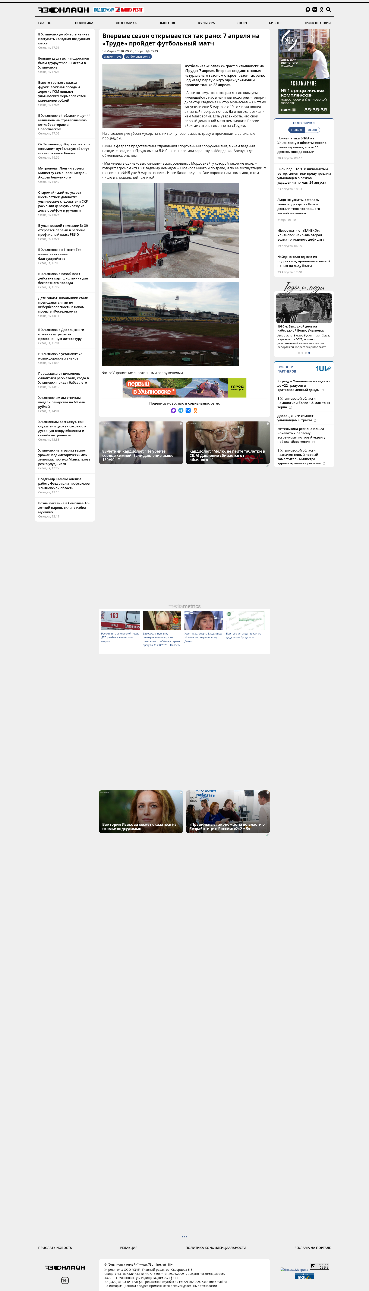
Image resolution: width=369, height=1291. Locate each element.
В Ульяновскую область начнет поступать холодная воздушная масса (64, 38)
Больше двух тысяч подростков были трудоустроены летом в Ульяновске (63, 62)
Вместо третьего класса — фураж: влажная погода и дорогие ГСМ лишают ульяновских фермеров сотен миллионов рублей (62, 91)
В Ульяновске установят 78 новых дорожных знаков (60, 356)
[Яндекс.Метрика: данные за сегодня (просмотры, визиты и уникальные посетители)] (294, 1270)
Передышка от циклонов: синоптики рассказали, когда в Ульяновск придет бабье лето (63, 378)
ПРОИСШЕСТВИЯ (317, 23)
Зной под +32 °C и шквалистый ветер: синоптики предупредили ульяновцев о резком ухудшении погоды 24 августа (304, 175)
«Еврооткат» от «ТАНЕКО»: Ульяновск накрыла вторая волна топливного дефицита (300, 234)
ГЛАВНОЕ (45, 23)
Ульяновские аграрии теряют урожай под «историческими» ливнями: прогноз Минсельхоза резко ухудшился (64, 457)
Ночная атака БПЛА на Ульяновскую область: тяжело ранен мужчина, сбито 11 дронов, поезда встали (302, 145)
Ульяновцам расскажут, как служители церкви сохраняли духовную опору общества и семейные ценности (62, 428)
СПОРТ (242, 23)
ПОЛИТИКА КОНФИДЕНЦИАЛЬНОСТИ (216, 1248)
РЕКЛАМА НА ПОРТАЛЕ (312, 1248)
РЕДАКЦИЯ (129, 1248)
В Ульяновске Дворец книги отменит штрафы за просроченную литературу (61, 334)
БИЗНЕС (275, 23)
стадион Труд (112, 56)
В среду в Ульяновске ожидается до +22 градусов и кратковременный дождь (304, 385)
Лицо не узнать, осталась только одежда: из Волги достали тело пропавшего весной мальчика (298, 206)
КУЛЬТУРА (206, 23)
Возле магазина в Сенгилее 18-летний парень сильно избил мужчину (63, 507)
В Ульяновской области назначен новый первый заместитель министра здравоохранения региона (299, 456)
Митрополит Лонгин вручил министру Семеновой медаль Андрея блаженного (62, 172)
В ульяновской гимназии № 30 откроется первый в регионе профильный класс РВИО (63, 230)
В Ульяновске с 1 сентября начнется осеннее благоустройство (59, 254)
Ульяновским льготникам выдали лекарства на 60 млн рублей (61, 402)
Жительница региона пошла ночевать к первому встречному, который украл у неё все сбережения (301, 435)
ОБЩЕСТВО (167, 23)
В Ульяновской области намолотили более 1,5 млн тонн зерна (303, 402)
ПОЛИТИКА (84, 23)
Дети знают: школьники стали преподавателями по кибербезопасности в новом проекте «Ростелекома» (63, 304)
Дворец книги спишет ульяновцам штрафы (295, 418)
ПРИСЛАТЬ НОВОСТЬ (55, 1248)
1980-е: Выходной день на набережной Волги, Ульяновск (300, 328)
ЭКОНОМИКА (126, 23)
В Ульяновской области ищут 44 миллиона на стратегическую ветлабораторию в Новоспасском (64, 122)
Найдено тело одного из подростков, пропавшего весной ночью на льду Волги (304, 261)
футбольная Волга (138, 56)
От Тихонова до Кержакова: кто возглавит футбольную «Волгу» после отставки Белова (64, 148)
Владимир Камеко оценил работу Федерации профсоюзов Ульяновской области (64, 483)
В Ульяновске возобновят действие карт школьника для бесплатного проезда (63, 278)
